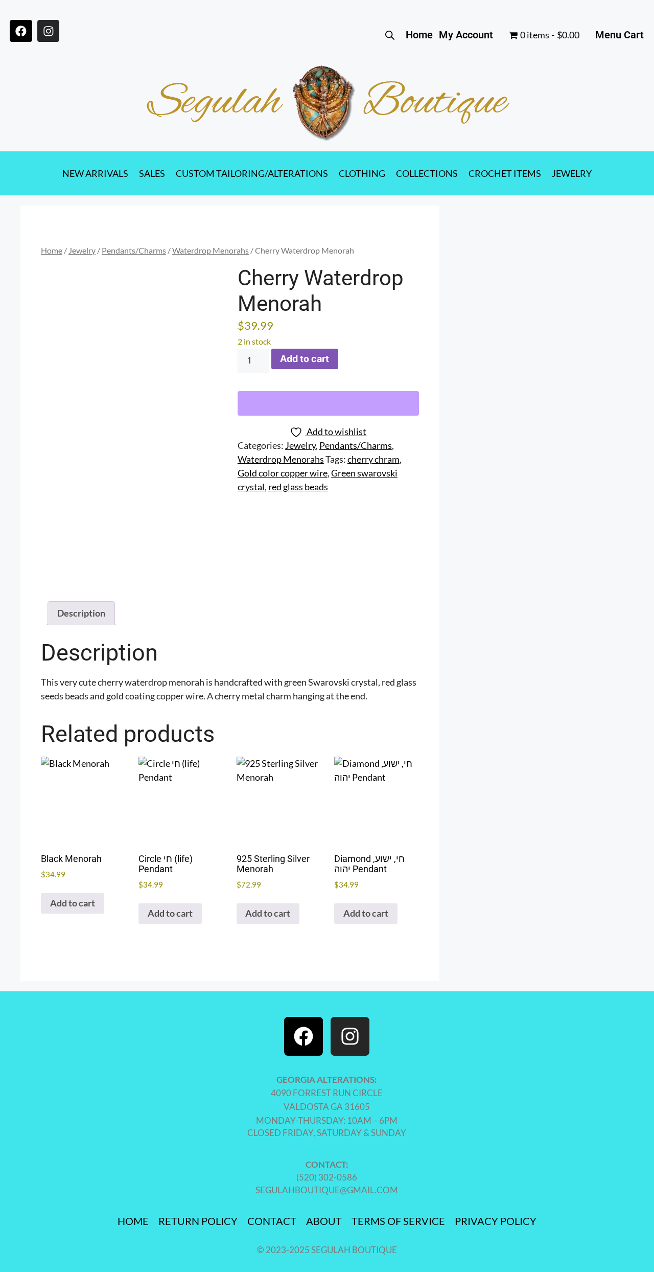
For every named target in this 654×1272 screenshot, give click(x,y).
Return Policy (198, 1221)
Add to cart (304, 358)
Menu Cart (619, 35)
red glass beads (298, 486)
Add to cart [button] (72, 902)
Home (419, 35)
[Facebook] (21, 31)
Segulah (214, 103)
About (324, 1221)
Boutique (435, 103)
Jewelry (572, 173)
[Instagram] (48, 31)
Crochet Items (505, 173)
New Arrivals (95, 173)
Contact (271, 1221)
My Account (466, 35)
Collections (427, 173)
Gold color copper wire (283, 473)
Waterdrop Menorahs (210, 250)
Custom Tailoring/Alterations (252, 173)
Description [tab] (81, 613)
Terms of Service (398, 1221)
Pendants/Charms (134, 250)
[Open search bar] (390, 34)
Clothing (362, 173)
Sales (152, 173)
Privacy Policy (495, 1221)
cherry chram (373, 459)
